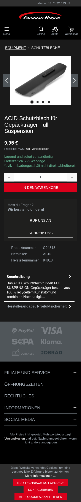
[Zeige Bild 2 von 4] (38, 102)
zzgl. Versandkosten (37, 148)
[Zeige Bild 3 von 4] (43, 102)
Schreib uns (41, 233)
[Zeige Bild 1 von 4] (32, 102)
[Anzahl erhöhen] (72, 177)
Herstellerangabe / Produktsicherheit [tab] (36, 306)
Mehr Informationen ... (40, 475)
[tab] (39, 287)
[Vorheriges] (6, 80)
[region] (40, 80)
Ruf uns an (40, 220)
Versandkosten (15, 438)
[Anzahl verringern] (9, 177)
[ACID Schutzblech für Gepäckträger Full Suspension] (40, 80)
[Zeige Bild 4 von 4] (49, 102)
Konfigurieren (40, 489)
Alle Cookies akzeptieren (40, 497)
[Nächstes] (74, 80)
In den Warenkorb (40, 188)
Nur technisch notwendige (40, 482)
